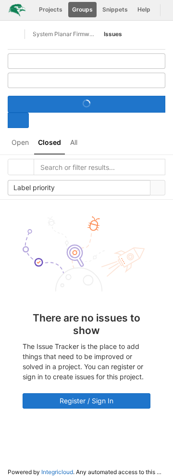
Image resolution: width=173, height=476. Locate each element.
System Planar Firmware (63, 34)
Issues (113, 34)
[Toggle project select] (18, 120)
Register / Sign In (86, 401)
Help (143, 9)
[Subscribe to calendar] (86, 80)
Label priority (34, 187)
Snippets (115, 9)
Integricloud (57, 472)
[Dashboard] (17, 10)
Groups (82, 9)
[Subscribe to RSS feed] (86, 61)
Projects (50, 9)
